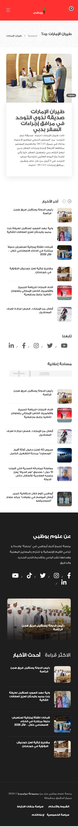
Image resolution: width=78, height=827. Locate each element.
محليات (71, 95)
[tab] (26, 655)
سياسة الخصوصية (58, 814)
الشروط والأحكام (58, 806)
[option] (39, 264)
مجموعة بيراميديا (28, 793)
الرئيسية (32, 36)
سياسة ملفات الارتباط (30, 806)
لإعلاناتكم (38, 814)
